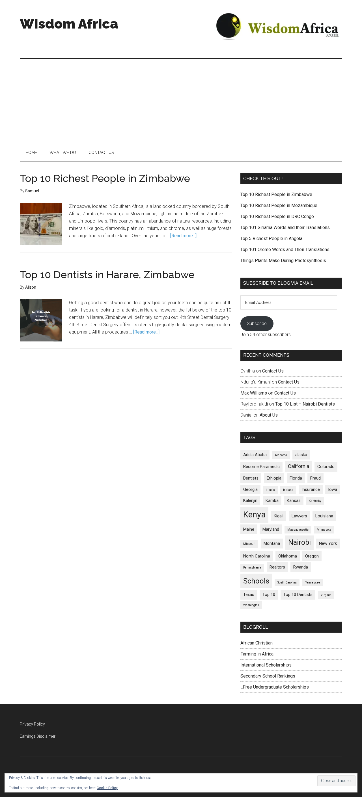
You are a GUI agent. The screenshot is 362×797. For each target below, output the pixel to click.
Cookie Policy (107, 788)
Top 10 (268, 594)
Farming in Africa (256, 654)
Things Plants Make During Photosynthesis (283, 260)
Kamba (272, 500)
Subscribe (257, 323)
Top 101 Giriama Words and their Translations (285, 227)
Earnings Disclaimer (37, 736)
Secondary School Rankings (267, 676)
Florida (296, 478)
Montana (272, 543)
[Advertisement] (181, 101)
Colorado (326, 466)
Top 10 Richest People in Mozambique (278, 205)
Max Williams (253, 393)
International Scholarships (266, 665)
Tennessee (312, 582)
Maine (248, 529)
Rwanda (300, 567)
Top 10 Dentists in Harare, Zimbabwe (107, 274)
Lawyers (299, 516)
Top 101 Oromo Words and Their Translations (284, 249)
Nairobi (299, 542)
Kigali (278, 516)
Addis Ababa (255, 454)
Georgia (250, 489)
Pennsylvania (252, 567)
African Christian (256, 643)
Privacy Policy (32, 724)
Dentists (250, 478)
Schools (256, 581)
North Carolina (256, 556)
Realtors (277, 567)
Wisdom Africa (69, 24)
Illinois (270, 490)
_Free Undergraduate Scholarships (274, 687)
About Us (269, 415)
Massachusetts (298, 530)
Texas (248, 594)
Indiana (288, 490)
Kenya (254, 514)
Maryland (270, 529)
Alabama (281, 455)
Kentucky (315, 501)
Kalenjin (250, 500)
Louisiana (324, 516)
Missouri (249, 544)
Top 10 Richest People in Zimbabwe (105, 178)
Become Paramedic (261, 466)
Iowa (332, 489)
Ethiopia (274, 478)
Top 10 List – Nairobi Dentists (305, 404)
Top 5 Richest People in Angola (271, 238)
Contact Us (273, 371)
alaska (301, 454)
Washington (251, 605)
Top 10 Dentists (298, 594)
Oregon (312, 556)
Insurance (310, 489)
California (298, 466)
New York (328, 543)
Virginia (326, 595)
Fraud (315, 478)
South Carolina (287, 582)
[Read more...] (183, 235)
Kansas (294, 500)
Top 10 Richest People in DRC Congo (277, 216)
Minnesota (324, 530)
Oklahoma (287, 556)
